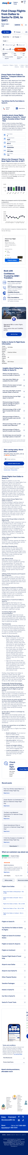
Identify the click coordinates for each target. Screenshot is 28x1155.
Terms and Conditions (8, 1142)
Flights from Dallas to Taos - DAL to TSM (13, 908)
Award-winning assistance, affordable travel (10, 1070)
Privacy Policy (14, 469)
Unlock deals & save (14, 463)
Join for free (14, 334)
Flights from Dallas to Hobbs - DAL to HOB (14, 903)
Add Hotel (15, 54)
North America (17, 66)
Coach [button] (4, 41)
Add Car (24, 54)
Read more (6, 793)
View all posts (13, 846)
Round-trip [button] (6, 37)
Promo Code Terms (8, 1062)
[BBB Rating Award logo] (25, 1104)
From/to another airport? (9, 57)
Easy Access (4, 1118)
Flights (11, 65)
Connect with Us (12, 1118)
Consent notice (7, 469)
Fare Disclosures (7, 1057)
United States (22, 66)
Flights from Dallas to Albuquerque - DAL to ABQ (13, 892)
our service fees (18, 1054)
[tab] (6, 32)
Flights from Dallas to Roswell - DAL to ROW (12, 898)
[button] (23, 2)
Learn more (14, 317)
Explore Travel (16, 3)
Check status (12, 260)
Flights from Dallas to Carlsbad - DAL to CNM (13, 913)
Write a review (8, 880)
